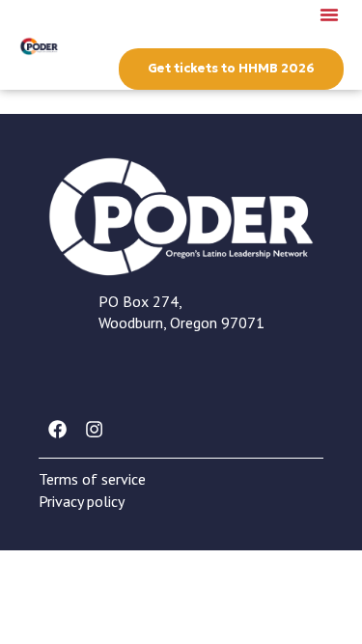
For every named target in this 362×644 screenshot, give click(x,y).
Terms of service (92, 479)
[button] (329, 14)
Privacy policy (82, 501)
